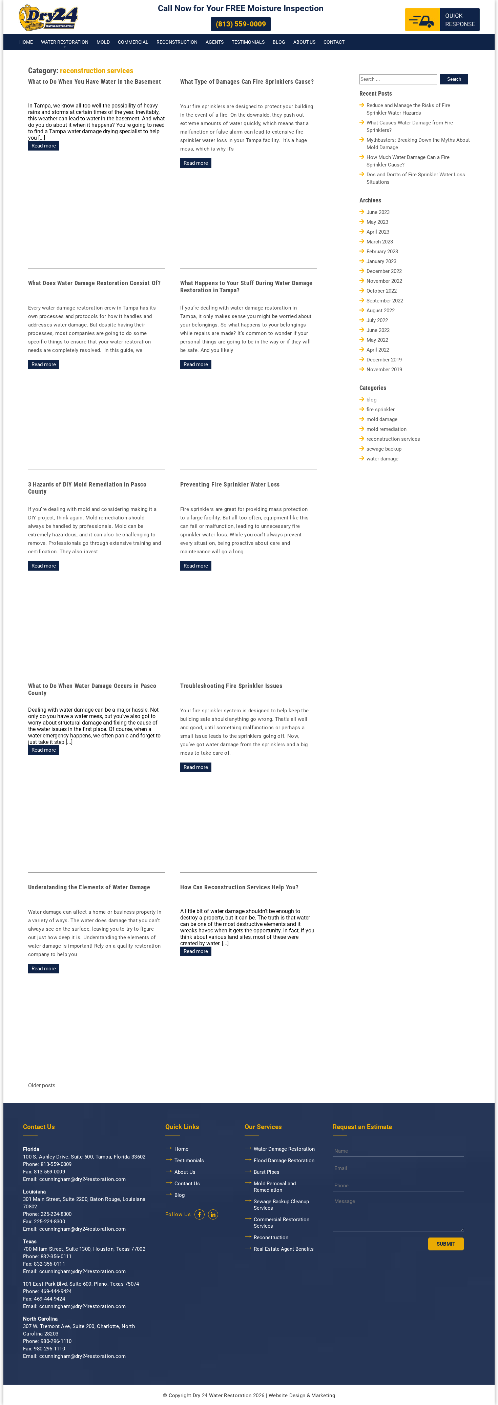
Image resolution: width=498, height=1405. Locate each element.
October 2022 (382, 291)
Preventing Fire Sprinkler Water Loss (230, 484)
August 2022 (381, 311)
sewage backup (384, 449)
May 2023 (377, 222)
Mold (103, 42)
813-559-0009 (56, 1164)
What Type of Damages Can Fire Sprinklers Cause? (247, 81)
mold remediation (387, 429)
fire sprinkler (381, 410)
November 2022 (384, 281)
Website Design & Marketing (302, 1395)
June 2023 (378, 212)
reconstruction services (393, 439)
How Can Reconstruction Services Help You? (239, 887)
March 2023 (380, 242)
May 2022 (377, 340)
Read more (44, 146)
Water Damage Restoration (284, 1149)
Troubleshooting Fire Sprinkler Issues (231, 685)
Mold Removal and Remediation (275, 1187)
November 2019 (384, 370)
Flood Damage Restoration (284, 1160)
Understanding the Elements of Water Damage (89, 887)
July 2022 (377, 320)
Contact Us (187, 1184)
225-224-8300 (56, 1214)
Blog (279, 42)
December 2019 (384, 360)
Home (26, 42)
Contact (334, 42)
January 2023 (381, 261)
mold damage (382, 419)
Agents (215, 42)
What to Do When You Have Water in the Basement (94, 81)
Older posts (41, 1085)
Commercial (133, 42)
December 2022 (384, 271)
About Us (304, 42)
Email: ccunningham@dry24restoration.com (74, 1179)
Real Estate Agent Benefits (284, 1249)
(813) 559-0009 (241, 24)
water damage (382, 459)
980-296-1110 (56, 1341)
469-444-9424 (56, 1291)
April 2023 (378, 232)
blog (371, 400)
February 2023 (382, 252)
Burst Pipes (266, 1172)
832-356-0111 (56, 1256)
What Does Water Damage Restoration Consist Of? (94, 282)
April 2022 (378, 350)
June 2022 (378, 330)
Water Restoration (64, 42)
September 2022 (385, 301)
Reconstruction (177, 42)
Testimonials (248, 42)
